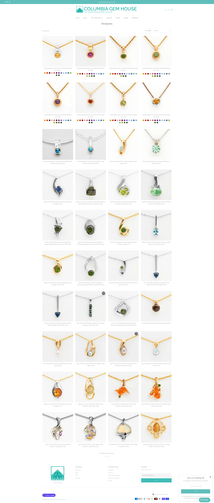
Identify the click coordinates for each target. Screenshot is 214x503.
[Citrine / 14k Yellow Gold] (143, 74)
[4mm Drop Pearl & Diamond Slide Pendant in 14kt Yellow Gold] (57, 346)
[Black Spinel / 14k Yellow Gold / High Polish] (59, 75)
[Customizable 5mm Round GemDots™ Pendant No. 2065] (156, 51)
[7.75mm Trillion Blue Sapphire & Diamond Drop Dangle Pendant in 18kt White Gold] (57, 306)
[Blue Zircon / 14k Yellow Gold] (164, 74)
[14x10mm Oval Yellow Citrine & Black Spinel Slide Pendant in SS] (57, 387)
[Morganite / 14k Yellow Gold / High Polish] (52, 73)
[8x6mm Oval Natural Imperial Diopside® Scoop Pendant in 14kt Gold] (57, 265)
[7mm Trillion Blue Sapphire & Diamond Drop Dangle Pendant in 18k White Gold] (156, 265)
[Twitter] (10, 2)
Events (118, 17)
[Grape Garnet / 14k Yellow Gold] (155, 74)
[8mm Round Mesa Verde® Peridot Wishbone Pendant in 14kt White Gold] (123, 184)
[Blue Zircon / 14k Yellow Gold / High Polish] (66, 73)
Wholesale (135, 17)
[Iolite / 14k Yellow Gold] (160, 74)
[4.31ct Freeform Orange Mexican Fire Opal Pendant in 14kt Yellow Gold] (156, 387)
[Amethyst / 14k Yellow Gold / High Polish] (59, 73)
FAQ (76, 475)
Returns (110, 473)
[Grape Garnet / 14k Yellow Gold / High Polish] (56, 73)
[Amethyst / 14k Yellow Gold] (157, 74)
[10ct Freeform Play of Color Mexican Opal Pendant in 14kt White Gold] (123, 427)
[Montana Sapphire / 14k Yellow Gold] (167, 74)
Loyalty (126, 17)
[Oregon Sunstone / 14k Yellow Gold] (153, 74)
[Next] (156, 2)
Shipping (110, 470)
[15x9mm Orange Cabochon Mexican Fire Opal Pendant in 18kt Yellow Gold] (156, 427)
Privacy (110, 481)
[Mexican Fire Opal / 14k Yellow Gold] (146, 74)
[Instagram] (7, 2)
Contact (77, 478)
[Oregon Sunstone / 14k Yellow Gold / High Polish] (54, 73)
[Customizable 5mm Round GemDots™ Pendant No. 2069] (57, 51)
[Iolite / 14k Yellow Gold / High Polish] (61, 73)
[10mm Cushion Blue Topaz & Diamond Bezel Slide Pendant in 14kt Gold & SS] (57, 144)
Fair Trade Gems (97, 17)
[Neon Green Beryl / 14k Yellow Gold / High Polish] (103, 74)
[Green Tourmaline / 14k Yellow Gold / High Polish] (87, 76)
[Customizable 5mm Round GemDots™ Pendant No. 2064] (57, 97)
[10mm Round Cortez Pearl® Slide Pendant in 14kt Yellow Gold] (90, 346)
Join (156, 480)
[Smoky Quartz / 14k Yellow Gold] (157, 76)
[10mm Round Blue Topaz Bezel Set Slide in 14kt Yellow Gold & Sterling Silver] (90, 144)
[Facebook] (5, 2)
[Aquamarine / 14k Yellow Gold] (162, 74)
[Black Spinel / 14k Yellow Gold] (160, 76)
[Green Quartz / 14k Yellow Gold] (169, 74)
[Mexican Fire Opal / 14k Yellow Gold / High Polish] (47, 73)
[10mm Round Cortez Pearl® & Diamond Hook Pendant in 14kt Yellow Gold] (123, 346)
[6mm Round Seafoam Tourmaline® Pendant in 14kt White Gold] (156, 144)
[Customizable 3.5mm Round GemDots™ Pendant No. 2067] (123, 51)
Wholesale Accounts (114, 475)
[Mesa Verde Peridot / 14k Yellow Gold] (153, 76)
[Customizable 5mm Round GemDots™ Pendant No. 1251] (156, 97)
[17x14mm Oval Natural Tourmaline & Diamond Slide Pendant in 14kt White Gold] (156, 184)
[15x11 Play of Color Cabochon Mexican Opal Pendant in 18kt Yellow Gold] (90, 387)
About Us (109, 17)
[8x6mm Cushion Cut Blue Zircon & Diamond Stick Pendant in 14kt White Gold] (156, 225)
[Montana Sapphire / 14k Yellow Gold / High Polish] (68, 73)
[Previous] (58, 2)
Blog (76, 473)
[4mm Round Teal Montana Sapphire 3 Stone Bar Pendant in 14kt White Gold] (90, 306)
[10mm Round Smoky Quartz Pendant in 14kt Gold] (156, 306)
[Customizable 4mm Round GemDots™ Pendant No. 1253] (123, 97)
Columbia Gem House (59, 499)
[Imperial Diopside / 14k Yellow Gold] (155, 76)
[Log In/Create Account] (168, 10)
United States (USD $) (160, 494)
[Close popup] (210, 477)
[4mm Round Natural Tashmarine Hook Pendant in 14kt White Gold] (123, 265)
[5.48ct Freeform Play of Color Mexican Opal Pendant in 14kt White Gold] (90, 427)
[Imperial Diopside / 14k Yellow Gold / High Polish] (56, 75)
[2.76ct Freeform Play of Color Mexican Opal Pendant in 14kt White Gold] (57, 427)
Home (77, 17)
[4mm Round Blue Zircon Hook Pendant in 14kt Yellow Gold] (123, 144)
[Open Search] (166, 10)
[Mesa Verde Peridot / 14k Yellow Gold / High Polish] (70, 73)
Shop (85, 17)
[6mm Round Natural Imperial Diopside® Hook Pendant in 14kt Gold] (123, 225)
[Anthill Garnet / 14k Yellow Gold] (148, 74)
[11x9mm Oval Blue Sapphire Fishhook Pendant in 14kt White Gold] (57, 184)
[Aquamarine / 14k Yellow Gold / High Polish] (63, 73)
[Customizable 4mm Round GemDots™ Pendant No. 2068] (90, 51)
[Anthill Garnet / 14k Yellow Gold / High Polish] (49, 73)
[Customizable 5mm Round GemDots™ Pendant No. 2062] (90, 97)
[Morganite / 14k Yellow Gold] (150, 74)
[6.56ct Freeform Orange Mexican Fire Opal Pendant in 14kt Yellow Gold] (123, 387)
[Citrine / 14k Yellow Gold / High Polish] (45, 73)
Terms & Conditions (113, 478)
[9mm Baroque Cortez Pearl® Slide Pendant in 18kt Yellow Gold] (156, 346)
